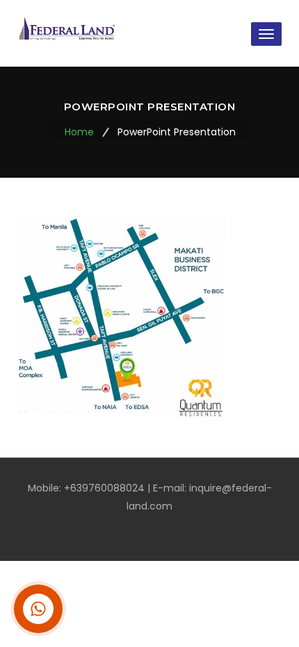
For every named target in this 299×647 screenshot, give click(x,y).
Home (79, 132)
